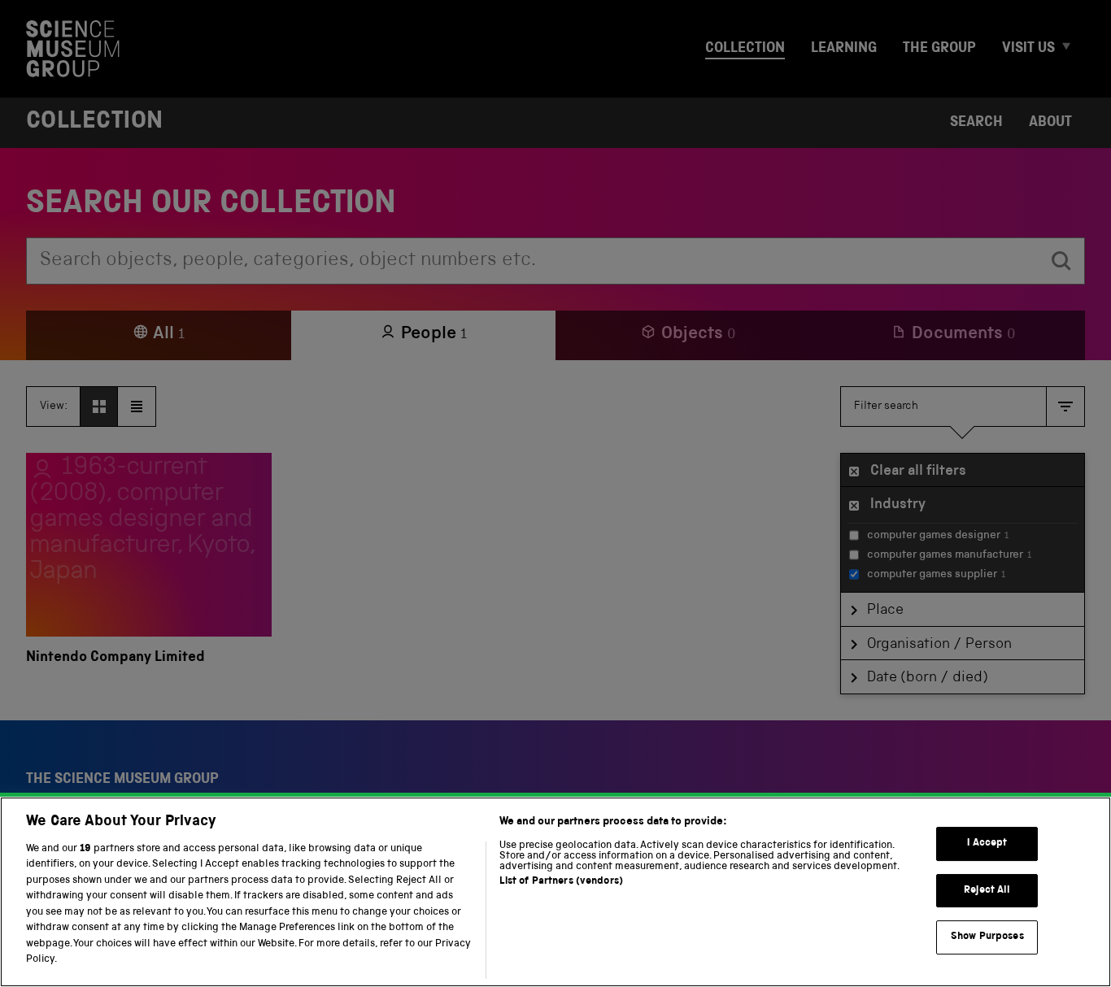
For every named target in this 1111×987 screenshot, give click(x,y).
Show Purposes (987, 937)
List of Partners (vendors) (561, 881)
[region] (555, 892)
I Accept (987, 843)
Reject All (987, 890)
